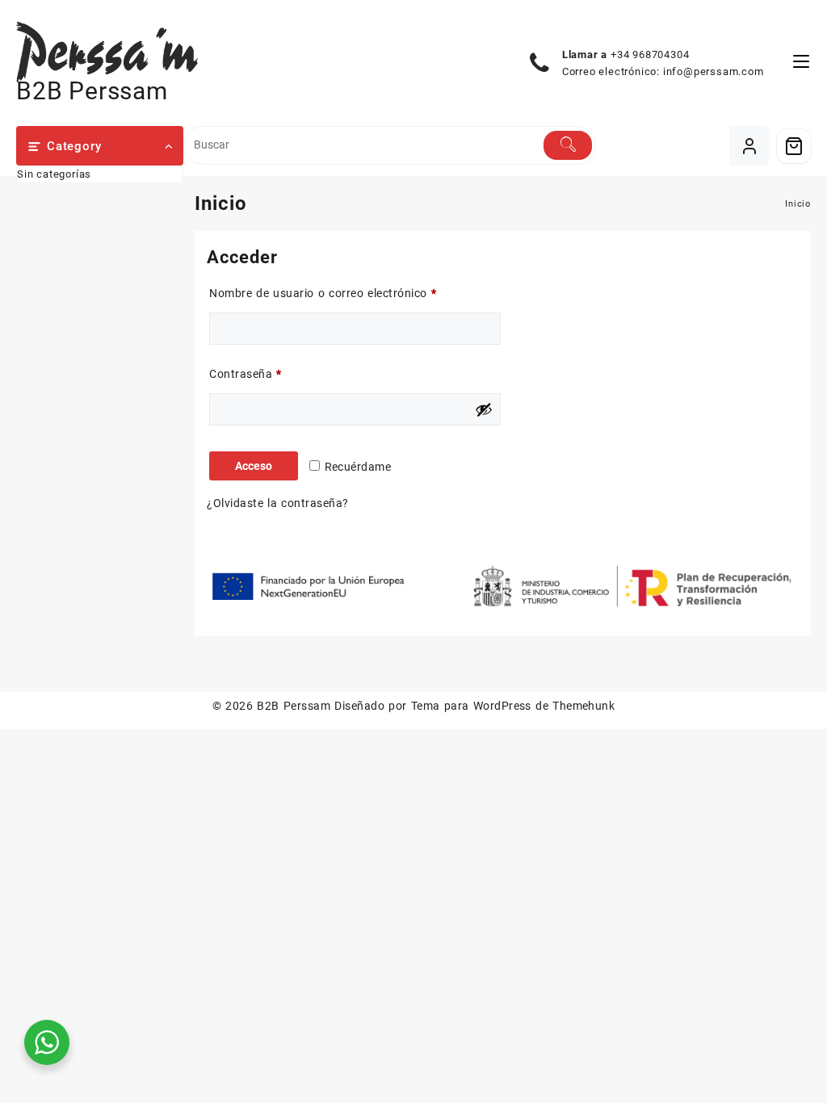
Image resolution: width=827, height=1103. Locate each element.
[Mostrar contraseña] (484, 409)
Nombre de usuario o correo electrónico (352, 293)
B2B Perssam (92, 91)
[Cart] (794, 146)
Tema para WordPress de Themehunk (513, 705)
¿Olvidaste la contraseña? (277, 503)
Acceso (253, 465)
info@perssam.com (713, 71)
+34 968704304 (650, 54)
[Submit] (568, 145)
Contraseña (275, 373)
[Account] (749, 146)
